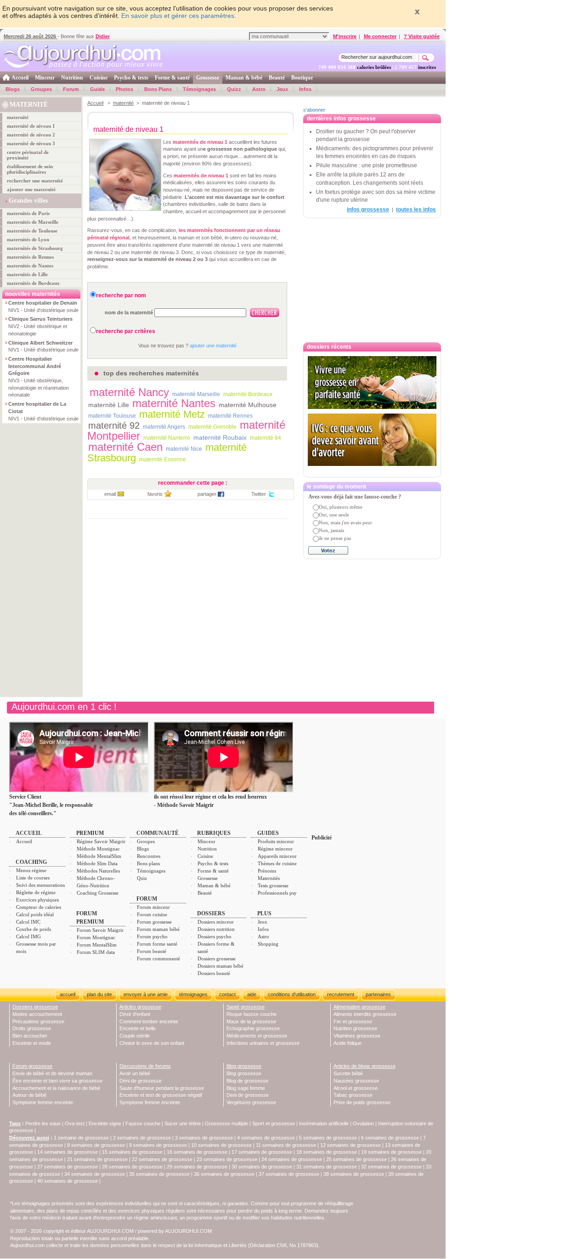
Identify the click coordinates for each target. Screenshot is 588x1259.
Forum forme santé (157, 944)
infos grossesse (368, 209)
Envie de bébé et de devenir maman (52, 1073)
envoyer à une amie (146, 994)
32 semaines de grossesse (391, 1166)
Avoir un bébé (134, 1073)
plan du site (99, 994)
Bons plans (148, 863)
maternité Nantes (173, 403)
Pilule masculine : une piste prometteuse (366, 165)
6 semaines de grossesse (390, 1137)
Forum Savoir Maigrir (100, 930)
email (110, 494)
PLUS (264, 913)
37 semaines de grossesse (289, 1174)
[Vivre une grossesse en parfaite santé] (372, 382)
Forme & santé (172, 77)
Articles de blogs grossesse (365, 1066)
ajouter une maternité (31, 189)
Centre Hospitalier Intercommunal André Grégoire (34, 366)
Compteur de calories (38, 907)
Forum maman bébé (158, 929)
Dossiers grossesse (217, 958)
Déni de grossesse (140, 1080)
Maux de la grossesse (251, 1021)
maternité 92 (114, 425)
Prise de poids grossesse (362, 1102)
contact (227, 994)
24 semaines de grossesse (291, 1159)
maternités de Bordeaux (33, 283)
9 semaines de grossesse (158, 1145)
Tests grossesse (273, 885)
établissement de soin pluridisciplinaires (30, 169)
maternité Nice (184, 449)
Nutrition (72, 77)
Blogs (13, 89)
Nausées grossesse (356, 1080)
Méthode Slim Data (97, 863)
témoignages (193, 994)
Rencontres (148, 856)
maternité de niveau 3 (31, 143)
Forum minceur (153, 907)
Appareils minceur (277, 856)
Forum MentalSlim (97, 944)
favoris (155, 494)
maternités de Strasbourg (35, 248)
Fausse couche (142, 1123)
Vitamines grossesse (357, 1035)
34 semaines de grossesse (94, 1174)
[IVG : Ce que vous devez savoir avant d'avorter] (372, 440)
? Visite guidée (422, 36)
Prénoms (267, 870)
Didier (103, 36)
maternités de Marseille (32, 222)
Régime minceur (275, 848)
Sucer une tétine (182, 1123)
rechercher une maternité (35, 180)
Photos (124, 89)
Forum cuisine (152, 914)
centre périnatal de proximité (28, 154)
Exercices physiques (37, 899)
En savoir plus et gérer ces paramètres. (178, 15)
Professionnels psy (277, 893)
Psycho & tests (131, 77)
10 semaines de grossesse (221, 1145)
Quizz (234, 89)
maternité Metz (172, 414)
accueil (67, 994)
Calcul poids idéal (35, 914)
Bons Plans (158, 89)
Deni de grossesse (247, 1095)
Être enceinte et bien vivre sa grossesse (57, 1080)
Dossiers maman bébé (220, 966)
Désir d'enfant (134, 1014)
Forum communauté (158, 958)
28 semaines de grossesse (132, 1166)
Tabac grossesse (353, 1095)
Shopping (268, 944)
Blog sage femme (245, 1088)
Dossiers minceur (216, 921)
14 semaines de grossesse (67, 1152)
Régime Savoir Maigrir (101, 841)
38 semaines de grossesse (353, 1174)
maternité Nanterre (166, 438)
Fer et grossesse (353, 1021)
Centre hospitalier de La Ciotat (37, 407)
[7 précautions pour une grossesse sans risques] (372, 470)
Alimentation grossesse (359, 1006)
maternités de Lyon (28, 239)
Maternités (269, 878)
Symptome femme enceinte (42, 1102)
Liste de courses (33, 877)
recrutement (340, 994)
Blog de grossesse (247, 1080)
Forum (71, 89)
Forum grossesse (154, 921)
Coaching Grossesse (98, 893)
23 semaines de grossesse (227, 1159)
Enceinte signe (105, 1123)
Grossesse (207, 77)
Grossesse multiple (226, 1123)
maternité (17, 117)
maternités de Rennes (30, 257)
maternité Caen (125, 447)
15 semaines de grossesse (132, 1152)
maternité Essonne (162, 459)
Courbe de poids (33, 929)
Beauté (277, 77)
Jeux (282, 89)
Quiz (142, 878)
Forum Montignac (96, 937)
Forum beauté (151, 951)
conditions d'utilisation (292, 994)
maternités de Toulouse (32, 230)
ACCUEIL (29, 833)
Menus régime (31, 870)
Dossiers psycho (215, 936)
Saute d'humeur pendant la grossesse (161, 1088)
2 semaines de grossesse (142, 1137)
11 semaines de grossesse (286, 1145)
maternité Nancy (129, 392)
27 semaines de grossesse (67, 1166)
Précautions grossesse (38, 1021)
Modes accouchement (37, 1014)
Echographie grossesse (253, 1028)
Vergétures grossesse (251, 1102)
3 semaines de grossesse (204, 1137)
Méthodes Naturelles (98, 870)
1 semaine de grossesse (81, 1137)
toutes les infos (416, 209)
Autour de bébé (29, 1095)
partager (207, 494)
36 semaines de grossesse (224, 1174)
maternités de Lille (27, 274)
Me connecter (380, 36)
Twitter (258, 494)
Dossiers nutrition (216, 929)
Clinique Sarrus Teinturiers (40, 319)
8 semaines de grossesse (96, 1145)
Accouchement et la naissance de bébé (56, 1088)
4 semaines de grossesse (266, 1137)
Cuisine (98, 77)
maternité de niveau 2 (31, 134)
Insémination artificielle (324, 1123)
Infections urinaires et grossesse (263, 1043)
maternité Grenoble (212, 427)
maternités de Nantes (30, 265)
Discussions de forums (145, 1066)
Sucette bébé (348, 1073)
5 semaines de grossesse (328, 1137)
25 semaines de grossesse (356, 1159)
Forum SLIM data (96, 952)
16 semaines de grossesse (197, 1152)
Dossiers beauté (214, 973)
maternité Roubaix (220, 437)
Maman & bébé (244, 77)
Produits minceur (276, 841)
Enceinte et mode (31, 1043)
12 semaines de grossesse (350, 1145)
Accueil (19, 77)
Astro (259, 89)
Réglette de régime (36, 892)
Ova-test (75, 1123)
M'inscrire (344, 36)
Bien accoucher (29, 1035)
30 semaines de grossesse (262, 1166)
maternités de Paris (28, 213)
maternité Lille (108, 404)
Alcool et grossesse (356, 1088)
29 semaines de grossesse (197, 1166)
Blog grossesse (243, 1066)
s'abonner (314, 110)
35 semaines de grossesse (159, 1174)
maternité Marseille (196, 394)
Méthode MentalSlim (99, 856)
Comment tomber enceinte (148, 1021)
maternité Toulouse (112, 416)
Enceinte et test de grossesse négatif (160, 1095)
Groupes (41, 89)
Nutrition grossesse (355, 1028)
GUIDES (268, 833)
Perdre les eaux (43, 1123)
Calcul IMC (28, 921)
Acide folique (348, 1043)
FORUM (146, 899)
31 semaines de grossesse (326, 1166)
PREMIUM (90, 833)
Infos (305, 89)
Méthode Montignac (98, 848)
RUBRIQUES (214, 833)
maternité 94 (265, 438)
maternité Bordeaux (247, 394)
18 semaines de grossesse (326, 1152)
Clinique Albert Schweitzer (40, 343)
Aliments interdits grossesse (365, 1014)
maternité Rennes (230, 416)
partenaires (378, 994)
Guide (97, 89)
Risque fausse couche (251, 1014)
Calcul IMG (28, 936)
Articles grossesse (140, 1006)
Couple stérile (134, 1035)
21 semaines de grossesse (97, 1159)
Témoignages (199, 89)
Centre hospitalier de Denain (42, 303)
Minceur (45, 77)
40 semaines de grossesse (67, 1181)
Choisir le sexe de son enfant (151, 1043)
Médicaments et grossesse (256, 1035)
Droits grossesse (31, 1028)
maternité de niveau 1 (31, 126)
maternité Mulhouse (248, 404)
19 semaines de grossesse (391, 1152)
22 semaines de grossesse (162, 1159)
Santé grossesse (245, 1006)
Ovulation (363, 1123)
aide (251, 994)
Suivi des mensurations (40, 885)
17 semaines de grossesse (262, 1152)
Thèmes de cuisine (277, 863)
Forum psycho (152, 936)
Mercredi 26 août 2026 (30, 36)
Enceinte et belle (137, 1028)
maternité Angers (164, 427)
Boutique (302, 77)
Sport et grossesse (273, 1123)
